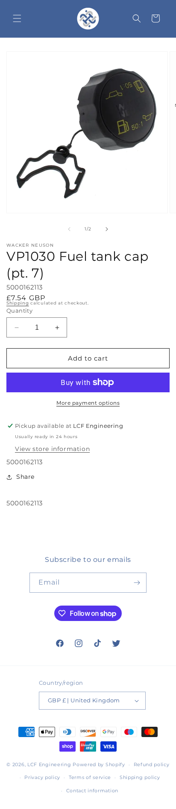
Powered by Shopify (99, 764)
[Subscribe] (136, 583)
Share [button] (25, 477)
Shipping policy (140, 777)
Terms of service (90, 777)
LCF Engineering (49, 764)
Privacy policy (42, 777)
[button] (17, 18)
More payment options (88, 403)
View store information (52, 449)
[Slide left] (69, 229)
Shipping (17, 303)
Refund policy (152, 764)
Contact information (92, 791)
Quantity (19, 310)
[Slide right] (106, 229)
